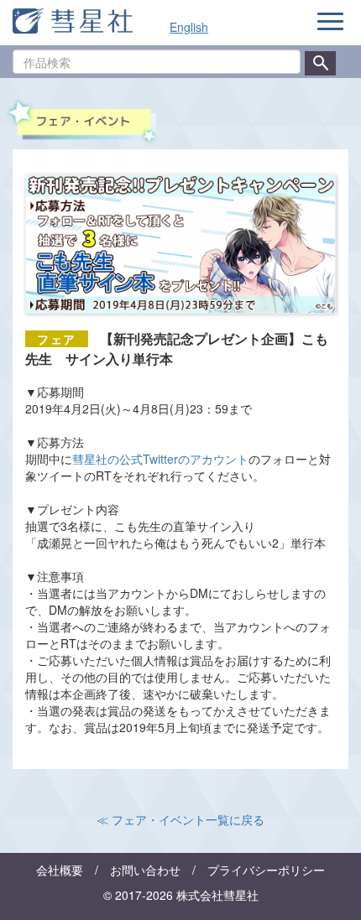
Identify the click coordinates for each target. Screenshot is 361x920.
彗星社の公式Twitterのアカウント (160, 458)
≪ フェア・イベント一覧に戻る (180, 819)
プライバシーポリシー (266, 869)
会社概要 (59, 869)
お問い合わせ (145, 869)
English (189, 26)
